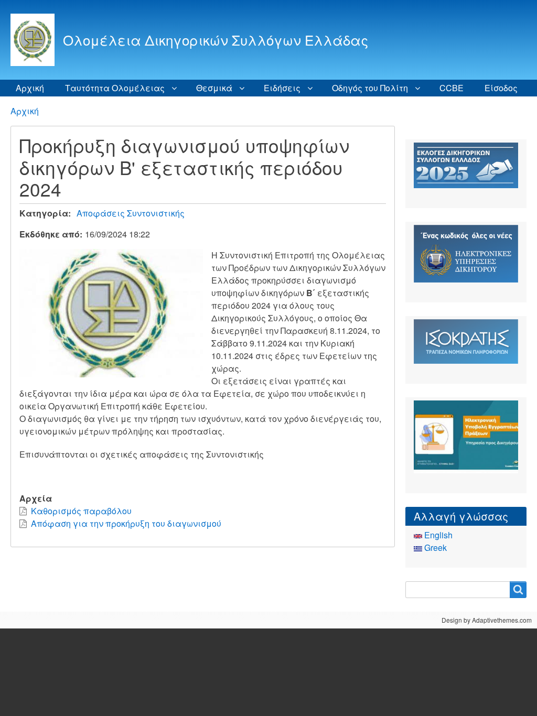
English (437, 535)
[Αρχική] (36, 40)
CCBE (451, 88)
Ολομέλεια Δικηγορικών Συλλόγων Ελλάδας (215, 39)
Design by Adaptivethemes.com (487, 619)
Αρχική (30, 88)
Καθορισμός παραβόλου (81, 511)
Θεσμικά (214, 88)
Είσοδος (501, 88)
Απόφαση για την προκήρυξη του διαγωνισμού (126, 523)
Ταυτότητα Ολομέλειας (115, 88)
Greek (434, 547)
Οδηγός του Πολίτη (370, 88)
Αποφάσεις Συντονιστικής (131, 213)
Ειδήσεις (282, 88)
